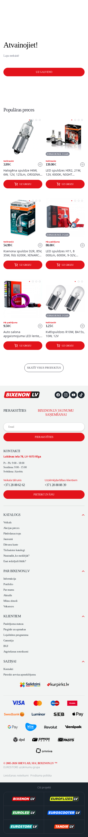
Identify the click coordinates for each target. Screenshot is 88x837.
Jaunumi (8, 539)
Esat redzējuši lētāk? (14, 561)
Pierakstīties (44, 437)
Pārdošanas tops (12, 533)
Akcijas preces (11, 528)
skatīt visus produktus (44, 367)
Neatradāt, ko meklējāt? (16, 555)
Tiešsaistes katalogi (14, 550)
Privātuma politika (41, 775)
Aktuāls (7, 595)
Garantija (8, 640)
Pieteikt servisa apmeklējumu (19, 674)
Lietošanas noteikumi (16, 775)
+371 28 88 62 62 (14, 485)
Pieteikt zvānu (44, 494)
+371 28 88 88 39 (55, 485)
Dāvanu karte (10, 544)
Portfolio (8, 584)
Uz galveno (44, 72)
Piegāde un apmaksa (14, 629)
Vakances (8, 606)
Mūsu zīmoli (10, 600)
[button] (29, 120)
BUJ (5, 646)
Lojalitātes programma (15, 634)
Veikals (7, 522)
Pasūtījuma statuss (13, 623)
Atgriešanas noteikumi (15, 651)
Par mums (8, 589)
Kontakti (8, 669)
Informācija (9, 578)
